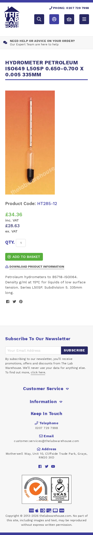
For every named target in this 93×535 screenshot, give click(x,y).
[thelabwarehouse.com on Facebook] (40, 466)
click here (38, 372)
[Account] (54, 19)
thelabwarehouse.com (55, 516)
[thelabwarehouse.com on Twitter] (46, 466)
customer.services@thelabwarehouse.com (46, 441)
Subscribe (74, 350)
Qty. (10, 242)
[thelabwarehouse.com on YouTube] (53, 466)
